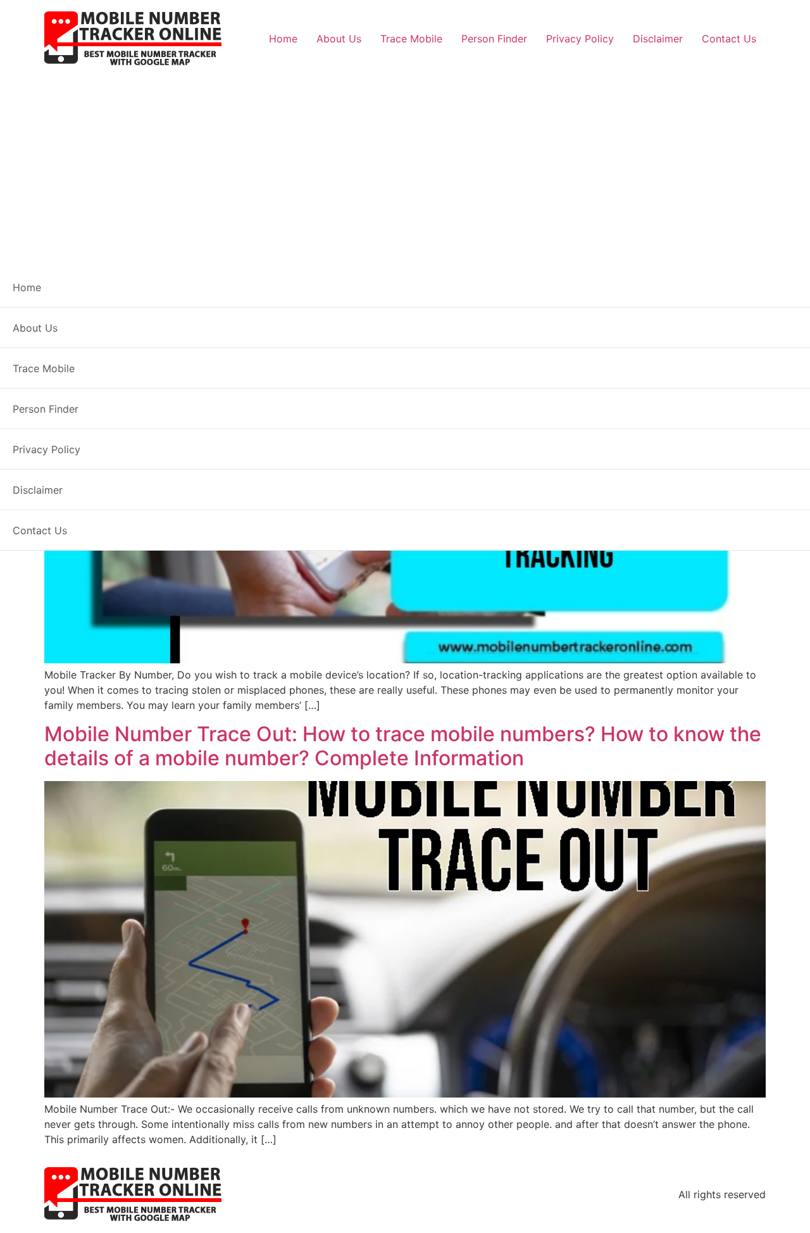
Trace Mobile (411, 38)
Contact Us (729, 38)
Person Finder (494, 38)
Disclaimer (658, 38)
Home (283, 38)
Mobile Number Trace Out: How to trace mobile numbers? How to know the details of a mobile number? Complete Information (402, 746)
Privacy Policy (580, 38)
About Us (338, 38)
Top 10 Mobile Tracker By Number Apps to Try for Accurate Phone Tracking (403, 324)
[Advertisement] (405, 162)
